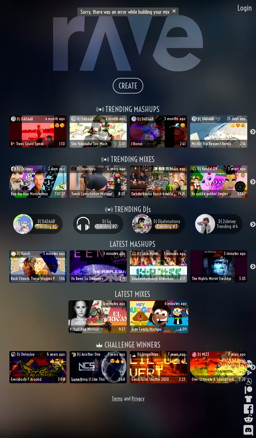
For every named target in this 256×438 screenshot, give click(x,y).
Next (253, 132)
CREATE (128, 85)
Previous (3, 132)
